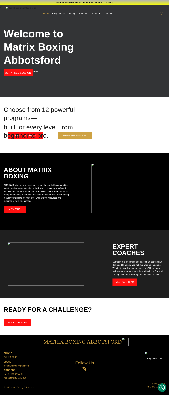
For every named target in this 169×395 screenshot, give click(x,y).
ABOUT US (14, 209)
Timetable (83, 13)
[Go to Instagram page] (161, 13)
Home (46, 13)
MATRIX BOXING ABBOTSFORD (82, 342)
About (94, 13)
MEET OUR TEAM (125, 282)
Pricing (72, 13)
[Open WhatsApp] (162, 387)
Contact (108, 13)
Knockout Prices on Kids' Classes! (94, 2)
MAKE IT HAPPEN (17, 323)
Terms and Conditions (155, 387)
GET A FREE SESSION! (18, 73)
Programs (56, 13)
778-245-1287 (10, 357)
